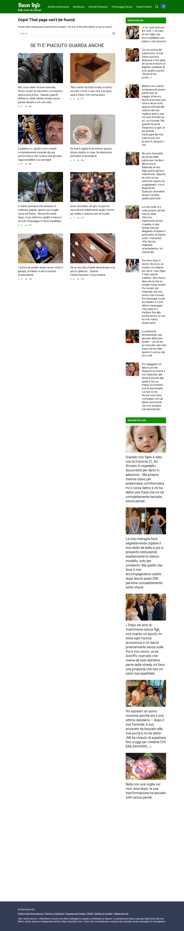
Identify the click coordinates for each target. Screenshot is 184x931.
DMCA (90, 913)
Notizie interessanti (58, 6)
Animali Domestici (98, 6)
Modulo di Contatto (104, 913)
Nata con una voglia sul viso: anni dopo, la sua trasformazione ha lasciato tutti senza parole (146, 790)
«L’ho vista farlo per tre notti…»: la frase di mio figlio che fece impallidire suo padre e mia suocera (154, 34)
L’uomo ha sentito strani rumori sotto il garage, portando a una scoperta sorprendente (40, 271)
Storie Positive (144, 6)
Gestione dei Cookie (75, 913)
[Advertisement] (146, 851)
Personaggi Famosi (122, 6)
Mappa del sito (121, 913)
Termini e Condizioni (54, 913)
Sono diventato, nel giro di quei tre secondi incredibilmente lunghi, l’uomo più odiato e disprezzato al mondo (92, 210)
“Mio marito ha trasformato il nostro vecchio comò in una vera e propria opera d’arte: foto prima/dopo (91, 91)
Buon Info (29, 5)
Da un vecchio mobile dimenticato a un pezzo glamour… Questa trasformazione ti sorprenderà (92, 271)
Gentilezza (78, 6)
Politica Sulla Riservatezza (31, 913)
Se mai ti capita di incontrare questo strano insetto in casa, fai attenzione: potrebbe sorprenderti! (91, 152)
